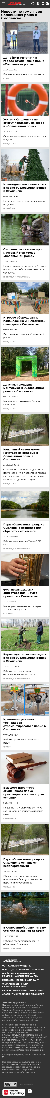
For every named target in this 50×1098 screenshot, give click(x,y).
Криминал (9, 818)
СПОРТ (7, 78)
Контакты (8, 980)
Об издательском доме (16, 966)
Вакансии (38, 969)
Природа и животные (16, 277)
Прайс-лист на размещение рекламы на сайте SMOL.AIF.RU (20, 974)
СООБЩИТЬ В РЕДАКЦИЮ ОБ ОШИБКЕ (23, 994)
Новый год (9, 209)
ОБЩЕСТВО (9, 144)
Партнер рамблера (26, 1084)
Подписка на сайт (27, 980)
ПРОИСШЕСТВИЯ (12, 948)
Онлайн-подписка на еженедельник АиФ (15, 985)
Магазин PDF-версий (14, 990)
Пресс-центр (9, 969)
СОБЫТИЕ (8, 614)
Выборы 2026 (36, 990)
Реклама (24, 969)
